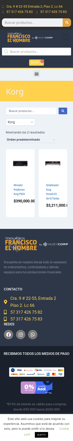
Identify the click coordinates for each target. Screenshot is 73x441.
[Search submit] (63, 111)
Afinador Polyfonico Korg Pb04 (19, 189)
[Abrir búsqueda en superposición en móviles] (36, 51)
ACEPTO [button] (41, 434)
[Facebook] (8, 334)
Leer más (52, 213)
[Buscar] (67, 22)
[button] (65, 37)
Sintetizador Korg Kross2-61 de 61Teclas (52, 191)
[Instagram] (20, 334)
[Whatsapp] (32, 334)
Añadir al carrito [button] (20, 203)
